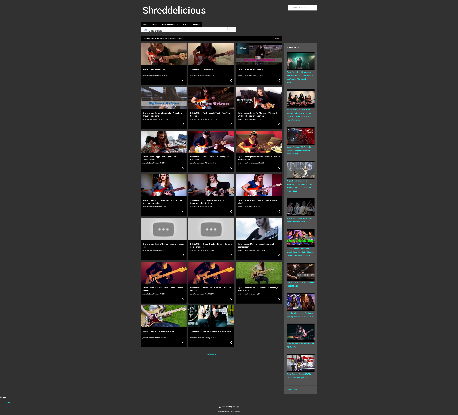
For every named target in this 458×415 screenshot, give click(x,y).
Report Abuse (292, 390)
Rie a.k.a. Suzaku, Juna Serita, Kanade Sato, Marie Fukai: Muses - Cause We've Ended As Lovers (300, 252)
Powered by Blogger (230, 407)
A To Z (185, 24)
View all (277, 39)
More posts (211, 354)
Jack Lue (196, 24)
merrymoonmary (235, 411)
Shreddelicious (174, 10)
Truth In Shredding (170, 24)
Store (154, 24)
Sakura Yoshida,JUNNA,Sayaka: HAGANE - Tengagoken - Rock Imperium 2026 (299, 150)
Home (145, 24)
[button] (183, 80)
